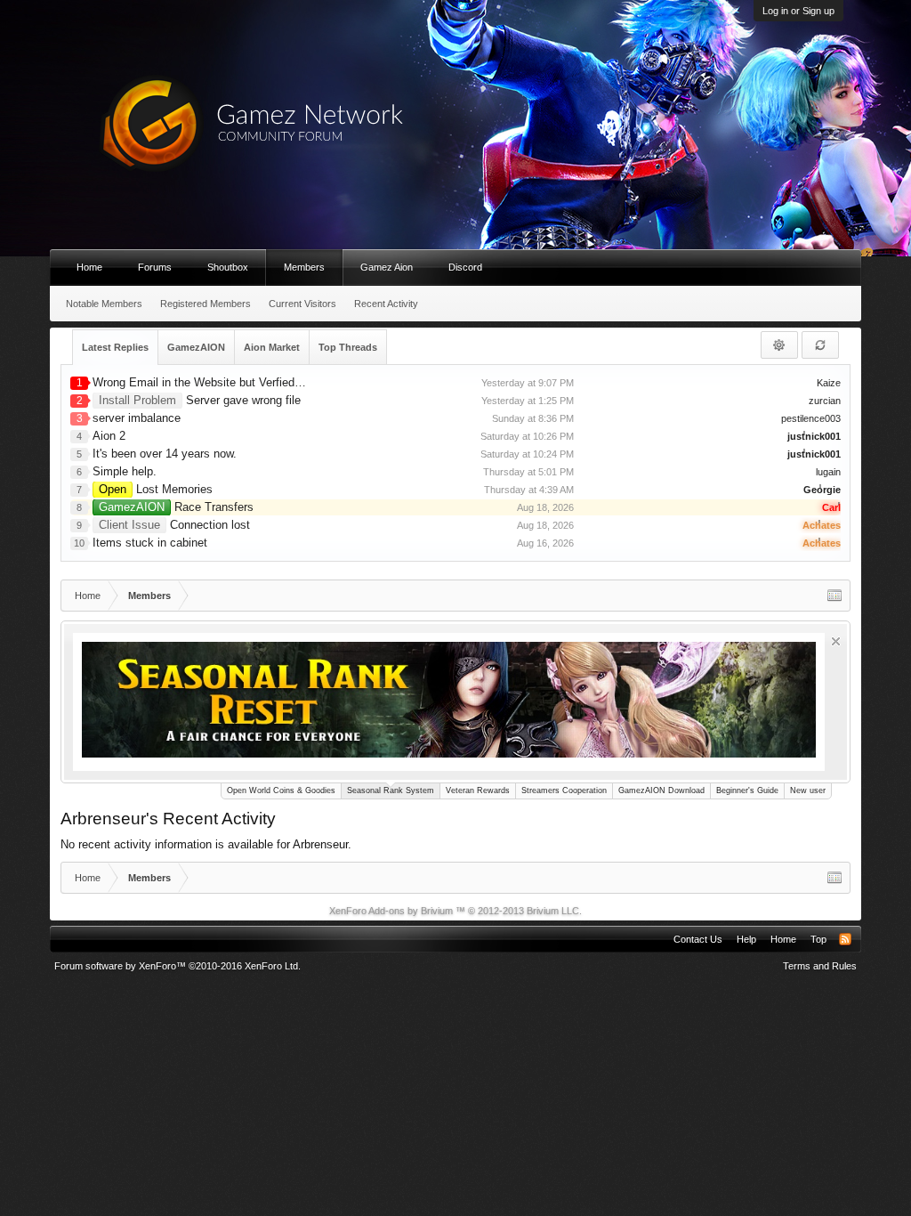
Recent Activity (386, 303)
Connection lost (174, 524)
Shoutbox (227, 267)
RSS (845, 939)
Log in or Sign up (798, 10)
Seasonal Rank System (390, 790)
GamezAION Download (661, 790)
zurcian (825, 400)
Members (304, 267)
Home (89, 267)
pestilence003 (811, 418)
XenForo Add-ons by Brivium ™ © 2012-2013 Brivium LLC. (455, 910)
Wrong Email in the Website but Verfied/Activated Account (242, 382)
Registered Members (205, 303)
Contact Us (697, 939)
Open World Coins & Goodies (281, 790)
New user (808, 790)
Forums (155, 267)
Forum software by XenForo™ (177, 966)
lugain (828, 471)
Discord (465, 267)
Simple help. (125, 471)
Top (818, 939)
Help (746, 939)
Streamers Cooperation (564, 790)
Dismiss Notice (835, 641)
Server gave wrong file (200, 400)
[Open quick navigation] (834, 595)
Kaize (829, 382)
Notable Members (104, 303)
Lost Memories (156, 489)
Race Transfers (176, 507)
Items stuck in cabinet (150, 542)
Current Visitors (302, 303)
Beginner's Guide (747, 790)
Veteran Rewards (478, 790)
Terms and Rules (820, 966)
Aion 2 (109, 435)
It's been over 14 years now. (165, 453)
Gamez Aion (386, 267)
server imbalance (137, 418)
